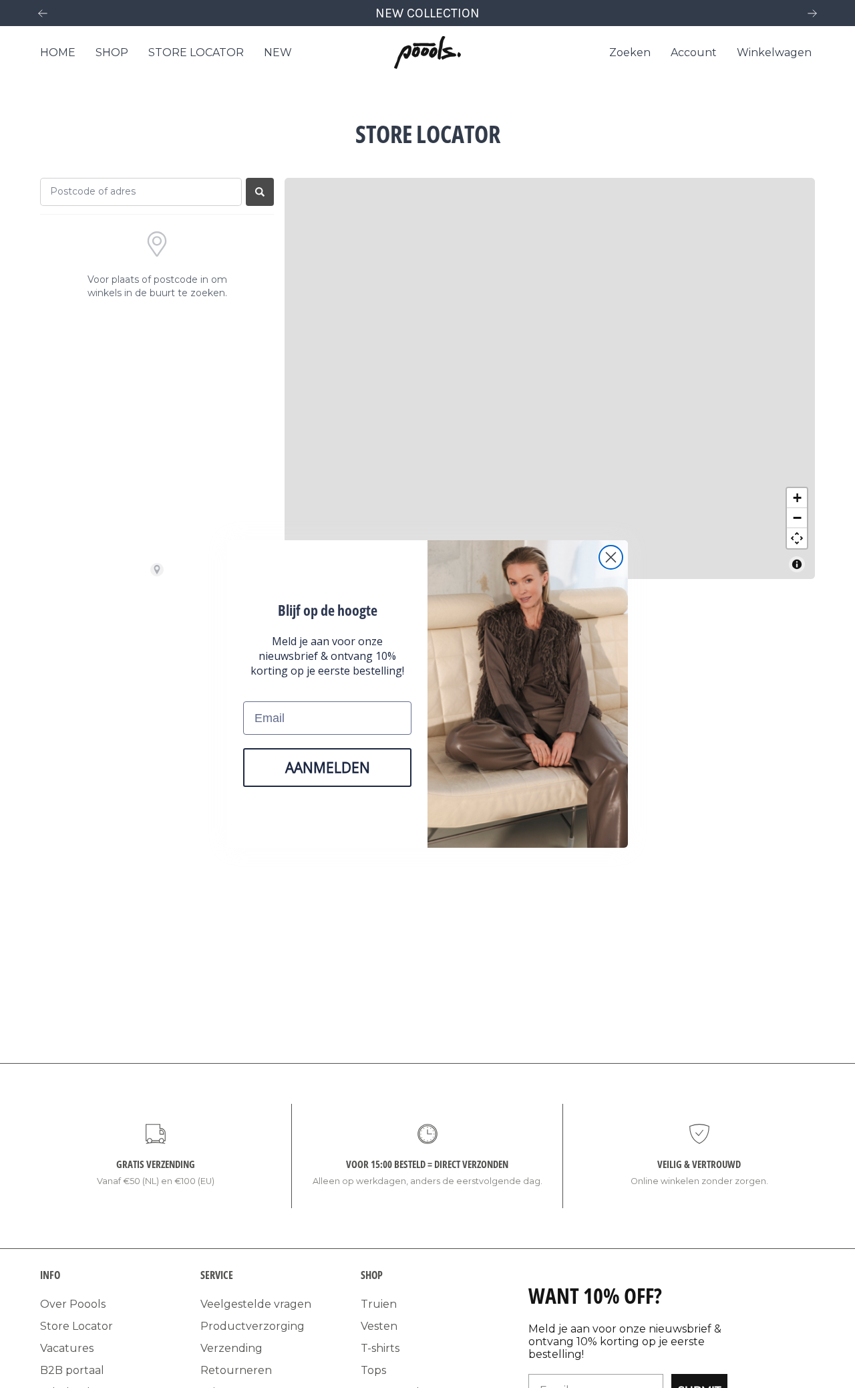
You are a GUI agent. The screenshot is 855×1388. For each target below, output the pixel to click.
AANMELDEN (327, 767)
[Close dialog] (611, 557)
